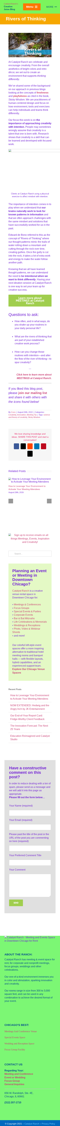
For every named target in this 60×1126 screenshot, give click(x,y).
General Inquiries (14, 1084)
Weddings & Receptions (27, 625)
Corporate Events (23, 615)
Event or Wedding (14, 1077)
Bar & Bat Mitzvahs (24, 618)
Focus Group (12, 1081)
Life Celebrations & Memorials (30, 621)
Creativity (12, 415)
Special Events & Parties (27, 611)
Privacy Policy (48, 1123)
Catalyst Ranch (20, 590)
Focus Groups (21, 608)
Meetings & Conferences (27, 604)
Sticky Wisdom (34, 417)
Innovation (21, 415)
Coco (13, 412)
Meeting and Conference (18, 1074)
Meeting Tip (32, 415)
